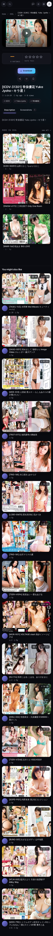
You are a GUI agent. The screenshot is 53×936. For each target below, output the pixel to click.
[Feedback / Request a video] (33, 4)
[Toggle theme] (38, 4)
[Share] (20, 79)
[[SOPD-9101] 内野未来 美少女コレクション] (26, 785)
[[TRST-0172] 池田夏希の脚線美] (26, 420)
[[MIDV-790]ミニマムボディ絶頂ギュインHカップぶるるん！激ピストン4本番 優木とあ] (26, 909)
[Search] (9, 4)
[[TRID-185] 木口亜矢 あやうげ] (26, 460)
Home (4, 14)
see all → (46, 130)
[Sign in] (49, 4)
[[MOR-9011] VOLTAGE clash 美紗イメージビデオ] (26, 621)
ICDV (8, 101)
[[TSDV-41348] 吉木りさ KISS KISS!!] (26, 745)
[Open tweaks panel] (43, 4)
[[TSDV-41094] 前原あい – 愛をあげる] (26, 580)
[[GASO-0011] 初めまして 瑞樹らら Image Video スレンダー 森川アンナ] (26, 336)
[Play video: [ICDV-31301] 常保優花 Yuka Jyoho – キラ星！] (26, 33)
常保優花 (36, 101)
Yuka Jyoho (21, 101)
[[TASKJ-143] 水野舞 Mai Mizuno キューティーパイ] (26, 293)
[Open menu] (4, 4)
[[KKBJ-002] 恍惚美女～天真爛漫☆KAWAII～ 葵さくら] (26, 703)
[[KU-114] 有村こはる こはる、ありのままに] (26, 662)
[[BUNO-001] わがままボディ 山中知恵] (26, 825)
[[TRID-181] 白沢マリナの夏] (26, 540)
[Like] (26, 79)
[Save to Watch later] (47, 276)
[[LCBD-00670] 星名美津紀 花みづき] (26, 500)
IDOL (12, 14)
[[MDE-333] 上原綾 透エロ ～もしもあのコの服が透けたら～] (26, 378)
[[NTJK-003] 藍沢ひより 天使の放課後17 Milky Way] (26, 866)
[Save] (33, 79)
